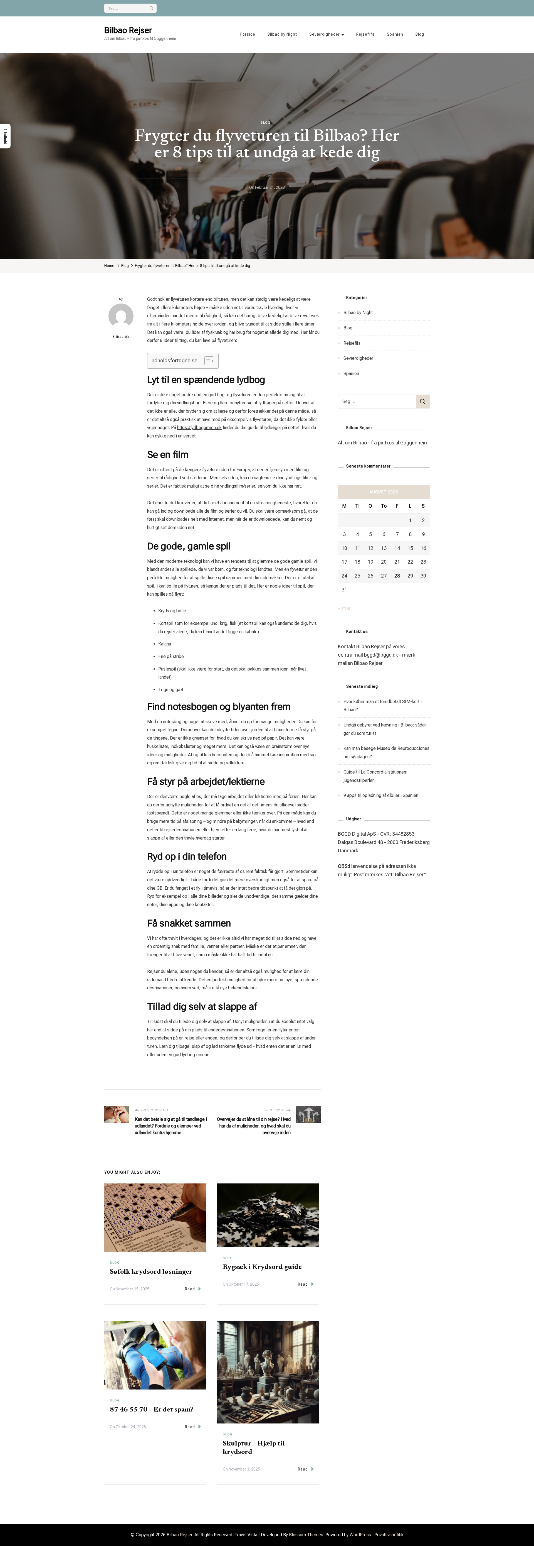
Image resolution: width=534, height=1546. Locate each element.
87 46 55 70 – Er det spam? (152, 1409)
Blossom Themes (306, 1534)
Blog (420, 34)
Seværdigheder (324, 34)
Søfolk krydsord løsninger (151, 1272)
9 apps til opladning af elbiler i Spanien (380, 795)
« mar (344, 608)
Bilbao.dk (121, 337)
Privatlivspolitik (389, 1534)
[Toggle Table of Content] (206, 361)
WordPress (360, 1534)
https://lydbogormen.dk (199, 427)
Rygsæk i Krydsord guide (262, 1267)
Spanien (395, 34)
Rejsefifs (365, 34)
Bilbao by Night (282, 34)
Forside (247, 34)
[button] (5, 136)
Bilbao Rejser (128, 30)
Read (190, 1289)
